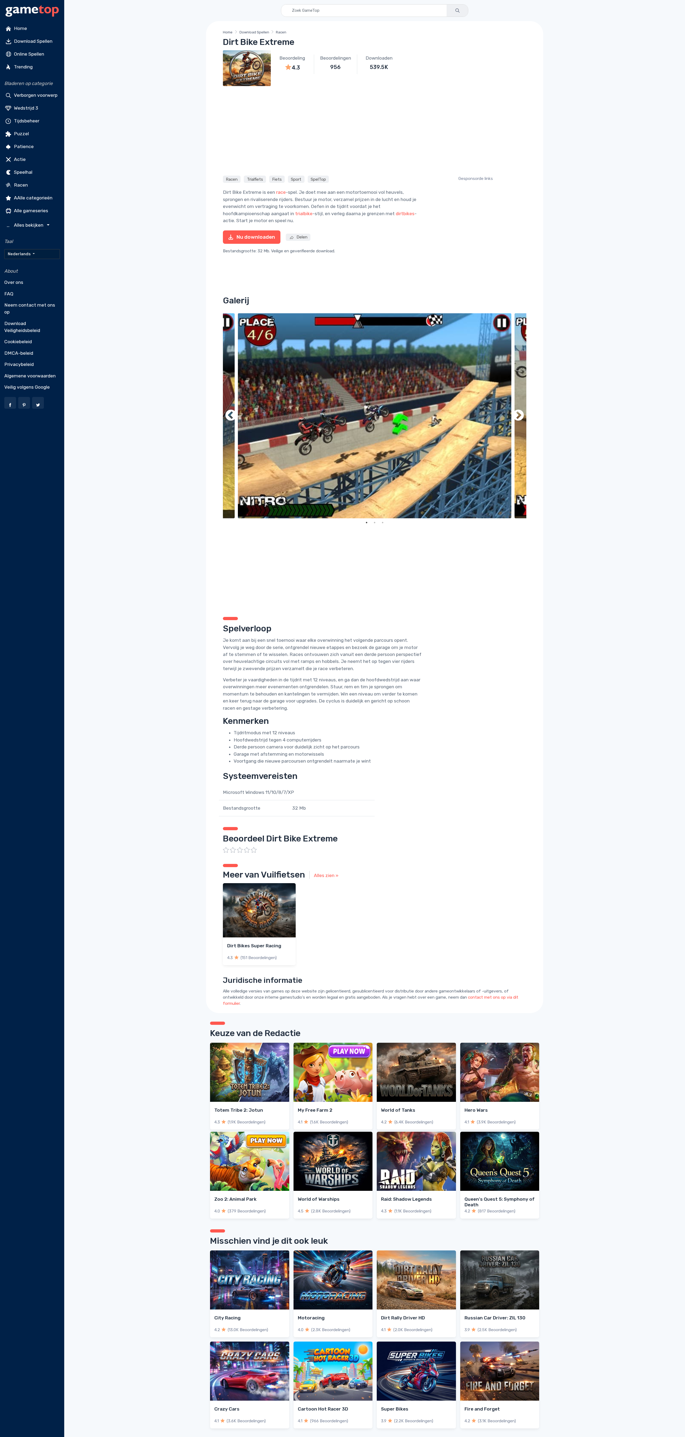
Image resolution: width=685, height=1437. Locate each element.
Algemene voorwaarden (30, 375)
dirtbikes (405, 213)
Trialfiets (255, 179)
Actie (19, 159)
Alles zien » (326, 875)
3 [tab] (382, 522)
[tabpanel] (375, 415)
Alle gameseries (30, 210)
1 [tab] (366, 522)
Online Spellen (28, 54)
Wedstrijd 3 (25, 108)
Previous (231, 416)
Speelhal (22, 172)
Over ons (13, 282)
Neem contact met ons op (29, 308)
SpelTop (318, 179)
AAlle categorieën (32, 197)
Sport (296, 179)
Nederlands (20, 254)
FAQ (8, 293)
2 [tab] (374, 522)
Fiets (277, 179)
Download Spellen (32, 41)
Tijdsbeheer (26, 120)
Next (518, 416)
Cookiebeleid (18, 341)
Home (20, 28)
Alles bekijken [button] (26, 225)
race (281, 192)
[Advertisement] (374, 129)
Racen (20, 185)
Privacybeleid (19, 364)
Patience (23, 146)
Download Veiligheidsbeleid (22, 327)
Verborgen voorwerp (35, 95)
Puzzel (21, 133)
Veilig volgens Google (27, 387)
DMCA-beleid (18, 353)
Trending (23, 66)
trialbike (304, 213)
